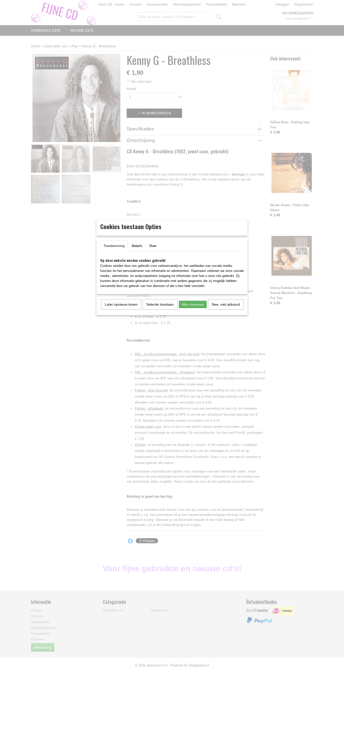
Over (153, 246)
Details (137, 246)
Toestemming (114, 246)
